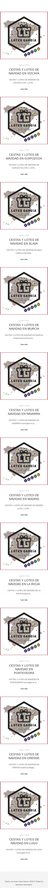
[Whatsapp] (29, 875)
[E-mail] (18, 875)
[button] (24, 3)
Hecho (7, 881)
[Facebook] (22, 875)
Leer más (24, 89)
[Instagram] (25, 875)
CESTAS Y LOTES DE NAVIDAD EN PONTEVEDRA (24, 669)
